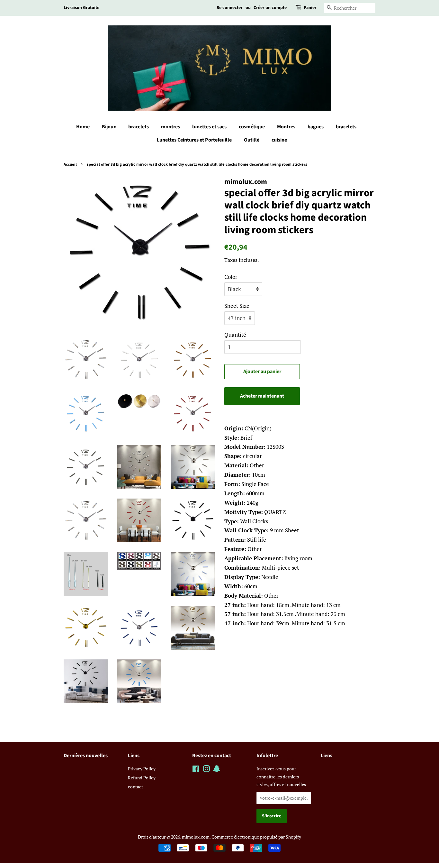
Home (83, 126)
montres (170, 126)
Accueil (70, 164)
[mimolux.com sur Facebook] (196, 770)
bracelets (138, 126)
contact (135, 787)
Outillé (251, 139)
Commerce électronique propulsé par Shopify (256, 837)
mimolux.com (196, 837)
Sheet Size (236, 305)
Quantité (235, 334)
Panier (310, 8)
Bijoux (109, 126)
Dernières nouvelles (86, 755)
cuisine (279, 139)
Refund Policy (142, 778)
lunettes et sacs (209, 126)
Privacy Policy (142, 769)
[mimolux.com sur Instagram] (206, 770)
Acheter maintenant (262, 395)
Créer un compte (270, 8)
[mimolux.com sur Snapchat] (216, 770)
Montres (286, 126)
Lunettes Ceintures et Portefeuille (194, 139)
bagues (316, 126)
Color (230, 276)
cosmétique (252, 126)
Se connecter (230, 8)
